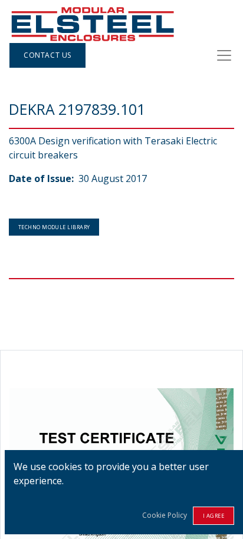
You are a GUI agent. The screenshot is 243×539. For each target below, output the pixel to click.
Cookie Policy (164, 515)
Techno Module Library (54, 227)
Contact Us (47, 55)
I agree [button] (213, 516)
